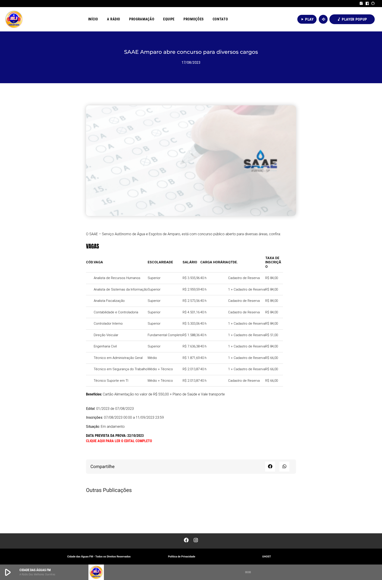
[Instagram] (361, 3)
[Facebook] (367, 3)
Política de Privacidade (181, 556)
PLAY (307, 19)
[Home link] (14, 19)
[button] (270, 467)
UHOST (266, 556)
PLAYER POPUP (352, 19)
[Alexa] (373, 3)
